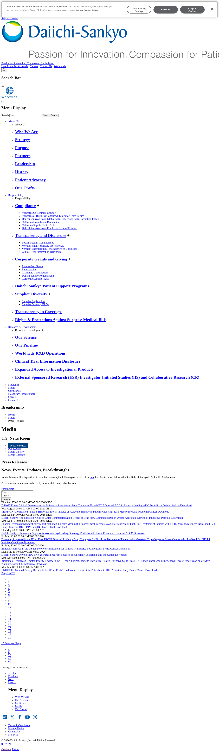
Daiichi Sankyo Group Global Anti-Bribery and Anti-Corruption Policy (60, 219)
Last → (12, 682)
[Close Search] (2, 86)
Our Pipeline (26, 345)
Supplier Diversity (31, 294)
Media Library (16, 451)
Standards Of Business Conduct (39, 212)
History (21, 172)
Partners (22, 156)
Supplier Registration (33, 301)
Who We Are (26, 132)
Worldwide (60, 66)
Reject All (165, 9)
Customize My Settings (139, 9)
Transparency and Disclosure (40, 235)
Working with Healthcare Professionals (43, 245)
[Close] (212, 9)
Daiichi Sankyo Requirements (38, 275)
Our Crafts (25, 188)
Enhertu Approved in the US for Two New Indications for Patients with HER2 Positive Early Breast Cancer (60, 548)
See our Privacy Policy (87, 10)
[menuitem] (9, 579)
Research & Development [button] (22, 326)
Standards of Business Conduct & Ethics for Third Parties (53, 215)
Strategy (22, 139)
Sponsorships (29, 269)
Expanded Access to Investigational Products (54, 369)
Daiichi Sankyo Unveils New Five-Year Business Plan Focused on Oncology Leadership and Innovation (58, 554)
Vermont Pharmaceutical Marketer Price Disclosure (49, 248)
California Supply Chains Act (38, 225)
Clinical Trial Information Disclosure (41, 251)
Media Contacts (16, 454)
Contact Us (46, 66)
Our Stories (14, 390)
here (92, 477)
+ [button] (38, 205)
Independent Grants (32, 266)
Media (11, 387)
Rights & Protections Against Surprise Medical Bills (60, 319)
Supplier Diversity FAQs (35, 304)
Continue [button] (6, 749)
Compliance (25, 205)
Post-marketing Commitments (38, 242)
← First (12, 673)
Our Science (26, 337)
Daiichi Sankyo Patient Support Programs (52, 286)
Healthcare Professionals (14, 66)
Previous (13, 676)
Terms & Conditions (19, 725)
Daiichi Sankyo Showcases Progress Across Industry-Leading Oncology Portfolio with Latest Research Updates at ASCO (67, 533)
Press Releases (18, 445)
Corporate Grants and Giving (41, 259)
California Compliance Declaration (41, 222)
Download (186, 505)
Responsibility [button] (16, 195)
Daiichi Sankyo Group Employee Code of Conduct (49, 228)
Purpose (22, 147)
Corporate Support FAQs (35, 278)
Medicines (13, 384)
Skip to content (9, 18)
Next (11, 679)
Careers (34, 66)
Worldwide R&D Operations (40, 353)
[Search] (4, 70)
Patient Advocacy (30, 180)
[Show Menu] (2, 101)
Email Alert (7, 488)
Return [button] (15, 749)
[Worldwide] (9, 97)
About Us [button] (13, 121)
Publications (14, 448)
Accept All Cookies (192, 9)
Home (11, 414)
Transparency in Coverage (38, 311)
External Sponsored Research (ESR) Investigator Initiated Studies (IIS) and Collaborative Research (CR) (107, 377)
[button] (8, 573)
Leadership (25, 164)
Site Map (13, 734)
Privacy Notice (16, 728)
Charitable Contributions (35, 272)
